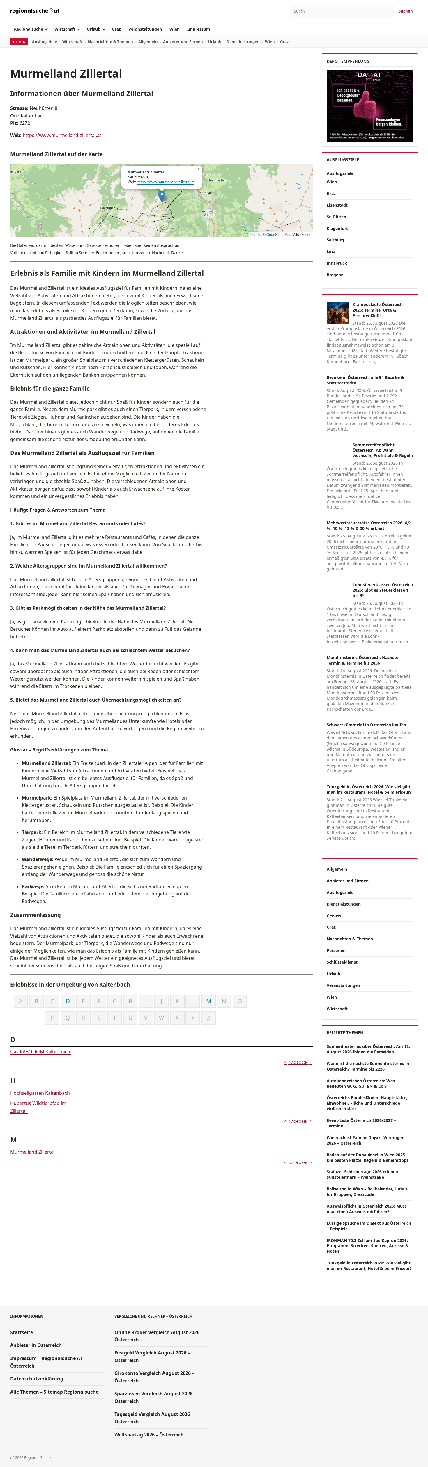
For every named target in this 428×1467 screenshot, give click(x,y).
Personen (336, 950)
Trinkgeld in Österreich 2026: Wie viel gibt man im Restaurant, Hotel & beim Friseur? (369, 789)
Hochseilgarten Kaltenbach (40, 1093)
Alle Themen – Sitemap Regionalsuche (54, 1392)
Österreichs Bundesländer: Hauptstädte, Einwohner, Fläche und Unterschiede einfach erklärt (367, 1103)
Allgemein (148, 41)
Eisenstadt (337, 205)
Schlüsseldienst (342, 962)
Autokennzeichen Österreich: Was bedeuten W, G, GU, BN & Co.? (361, 1083)
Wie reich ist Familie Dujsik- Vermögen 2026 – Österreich (365, 1140)
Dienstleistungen (243, 41)
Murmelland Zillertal (33, 1152)
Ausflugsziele (44, 41)
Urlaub (93, 29)
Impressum (198, 29)
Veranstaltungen (145, 29)
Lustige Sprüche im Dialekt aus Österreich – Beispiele (369, 1225)
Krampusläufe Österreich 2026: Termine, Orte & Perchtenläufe (378, 310)
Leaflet (255, 234)
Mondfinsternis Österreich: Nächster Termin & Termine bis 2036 (363, 660)
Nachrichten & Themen (110, 41)
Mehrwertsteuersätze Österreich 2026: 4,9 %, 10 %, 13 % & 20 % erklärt (369, 525)
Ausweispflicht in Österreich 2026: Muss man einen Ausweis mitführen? (367, 1208)
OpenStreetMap (278, 234)
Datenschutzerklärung (36, 1378)
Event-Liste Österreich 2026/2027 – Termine (361, 1123)
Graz (116, 29)
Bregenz (335, 274)
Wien (174, 29)
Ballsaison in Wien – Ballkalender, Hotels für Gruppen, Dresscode (367, 1191)
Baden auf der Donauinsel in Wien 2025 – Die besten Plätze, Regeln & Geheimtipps (367, 1157)
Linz (331, 251)
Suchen (406, 11)
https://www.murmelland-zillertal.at (62, 135)
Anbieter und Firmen (183, 41)
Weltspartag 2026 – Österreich (149, 1434)
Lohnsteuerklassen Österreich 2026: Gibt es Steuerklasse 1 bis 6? (383, 590)
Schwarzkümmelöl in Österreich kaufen (366, 725)
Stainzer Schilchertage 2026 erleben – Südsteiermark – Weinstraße (364, 1174)
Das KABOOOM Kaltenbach (40, 1051)
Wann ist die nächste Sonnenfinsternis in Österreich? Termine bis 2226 (368, 1066)
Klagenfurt (337, 228)
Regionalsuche (28, 29)
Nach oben (298, 1062)
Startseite (21, 1332)
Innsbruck (337, 263)
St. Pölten (336, 216)
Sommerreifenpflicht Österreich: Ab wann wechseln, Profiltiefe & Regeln (383, 450)
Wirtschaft (64, 29)
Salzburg (335, 240)
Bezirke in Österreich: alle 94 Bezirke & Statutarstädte (365, 380)
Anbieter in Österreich (36, 1345)
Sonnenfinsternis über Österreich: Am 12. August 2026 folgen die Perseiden (368, 1049)
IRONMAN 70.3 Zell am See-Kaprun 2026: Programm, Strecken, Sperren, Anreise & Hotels (367, 1246)
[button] (161, 196)
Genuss (334, 915)
